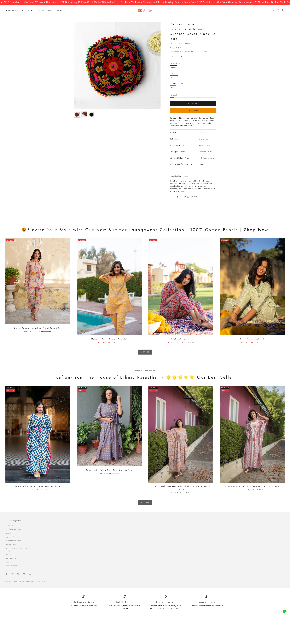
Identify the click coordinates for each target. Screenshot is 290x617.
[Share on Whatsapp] (188, 196)
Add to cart (193, 104)
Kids (41, 10)
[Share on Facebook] (177, 196)
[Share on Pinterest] (192, 196)
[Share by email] (195, 196)
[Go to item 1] (77, 114)
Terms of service (12, 566)
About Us (9, 526)
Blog (7, 562)
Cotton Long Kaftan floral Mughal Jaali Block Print (252, 486)
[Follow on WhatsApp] (30, 574)
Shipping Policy (11, 558)
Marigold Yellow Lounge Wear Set (109, 339)
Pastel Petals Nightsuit (252, 339)
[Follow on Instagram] (18, 574)
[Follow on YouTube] (24, 574)
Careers (8, 533)
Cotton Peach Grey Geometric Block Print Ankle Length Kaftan (181, 488)
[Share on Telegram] (185, 196)
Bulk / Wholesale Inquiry (14, 529)
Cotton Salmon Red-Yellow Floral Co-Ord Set (38, 328)
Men (50, 10)
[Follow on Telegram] (12, 574)
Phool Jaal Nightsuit (180, 339)
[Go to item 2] (84, 114)
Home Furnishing (14, 10)
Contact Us (9, 537)
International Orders (13, 541)
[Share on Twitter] (181, 196)
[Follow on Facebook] (6, 574)
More (59, 10)
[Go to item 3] (91, 114)
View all (145, 352)
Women (31, 10)
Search (8, 554)
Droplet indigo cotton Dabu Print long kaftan (38, 486)
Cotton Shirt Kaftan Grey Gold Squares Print (109, 470)
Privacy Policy (10, 544)
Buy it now (192, 110)
